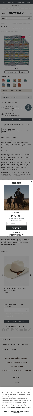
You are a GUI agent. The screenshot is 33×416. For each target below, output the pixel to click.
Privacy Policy (26, 407)
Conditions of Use (16, 407)
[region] (16, 401)
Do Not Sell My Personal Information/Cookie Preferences (16, 412)
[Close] (31, 389)
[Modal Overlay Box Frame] (16, 208)
